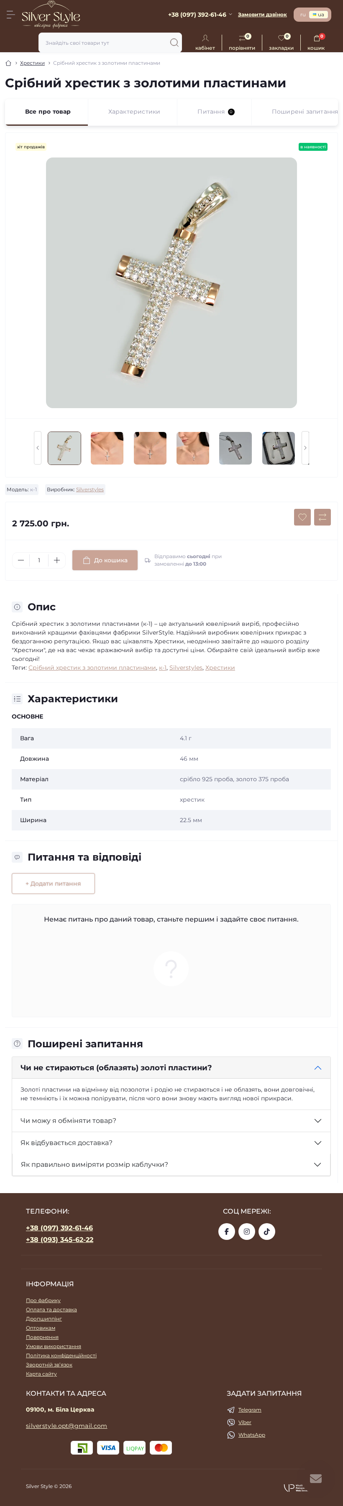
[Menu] (11, 14)
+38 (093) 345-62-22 (59, 1240)
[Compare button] (322, 517)
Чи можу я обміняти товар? (68, 1121)
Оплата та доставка (51, 1309)
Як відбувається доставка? (66, 1143)
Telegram (249, 1410)
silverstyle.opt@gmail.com (67, 1426)
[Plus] (57, 560)
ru (303, 14)
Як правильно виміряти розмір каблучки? (94, 1164)
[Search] (174, 43)
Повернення (42, 1337)
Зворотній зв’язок (49, 1364)
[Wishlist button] (302, 517)
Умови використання (53, 1346)
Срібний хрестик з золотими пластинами (92, 667)
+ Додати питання (53, 883)
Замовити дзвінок (262, 14)
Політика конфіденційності (61, 1355)
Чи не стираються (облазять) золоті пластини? (116, 1067)
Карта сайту (41, 1374)
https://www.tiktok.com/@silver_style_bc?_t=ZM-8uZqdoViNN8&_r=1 (267, 1231)
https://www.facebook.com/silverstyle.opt (226, 1231)
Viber (244, 1422)
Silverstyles (90, 489)
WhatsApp (251, 1435)
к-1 (162, 667)
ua (321, 14)
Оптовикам (40, 1328)
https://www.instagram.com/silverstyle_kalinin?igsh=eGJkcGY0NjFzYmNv (246, 1231)
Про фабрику (43, 1300)
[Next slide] (305, 448)
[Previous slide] (37, 448)
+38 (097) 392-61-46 (59, 1228)
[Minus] (21, 560)
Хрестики (32, 63)
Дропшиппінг (44, 1319)
